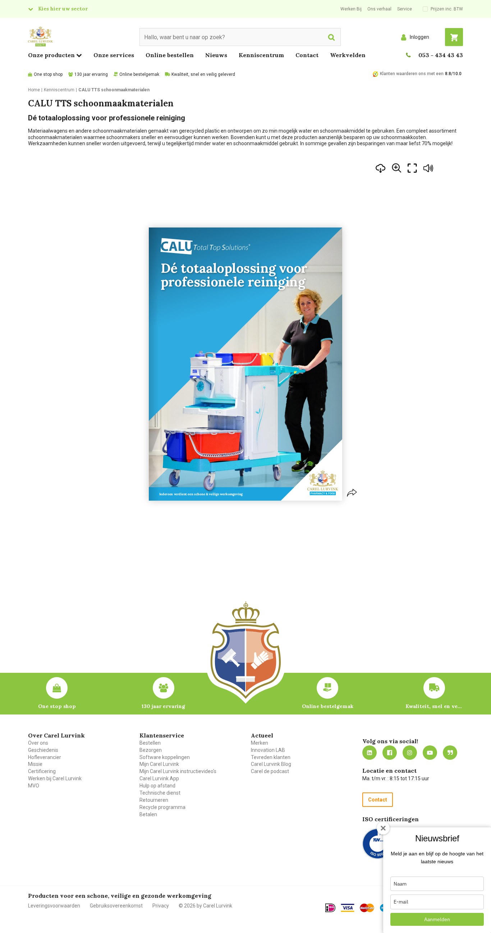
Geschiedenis (43, 750)
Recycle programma (162, 807)
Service (404, 9)
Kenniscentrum (261, 55)
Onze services (113, 55)
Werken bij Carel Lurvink (55, 778)
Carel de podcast (270, 771)
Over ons (38, 743)
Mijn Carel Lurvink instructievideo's (177, 771)
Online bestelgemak (139, 74)
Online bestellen (170, 55)
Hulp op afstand (157, 786)
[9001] (377, 843)
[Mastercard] (367, 908)
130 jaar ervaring (91, 74)
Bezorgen (150, 750)
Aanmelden (437, 919)
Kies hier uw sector (63, 8)
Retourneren (153, 800)
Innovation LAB (268, 750)
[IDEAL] (330, 908)
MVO (33, 786)
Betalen (148, 814)
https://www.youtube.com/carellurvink (430, 752)
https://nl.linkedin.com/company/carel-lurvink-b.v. (369, 752)
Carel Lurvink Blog (271, 764)
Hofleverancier (44, 757)
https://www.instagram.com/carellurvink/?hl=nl (410, 752)
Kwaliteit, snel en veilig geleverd (203, 74)
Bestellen (150, 743)
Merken (259, 743)
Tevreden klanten (270, 757)
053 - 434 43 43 (440, 55)
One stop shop (48, 74)
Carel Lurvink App (159, 778)
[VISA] (347, 908)
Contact (306, 55)
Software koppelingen (164, 757)
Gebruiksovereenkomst (116, 906)
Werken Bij (351, 9)
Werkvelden (348, 55)
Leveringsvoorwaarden (54, 906)
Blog (450, 752)
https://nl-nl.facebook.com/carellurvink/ (389, 752)
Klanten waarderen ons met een (412, 73)
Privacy (160, 906)
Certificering (42, 771)
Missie (35, 764)
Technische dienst (159, 793)
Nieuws (216, 55)
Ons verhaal (379, 9)
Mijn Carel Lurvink (159, 764)
